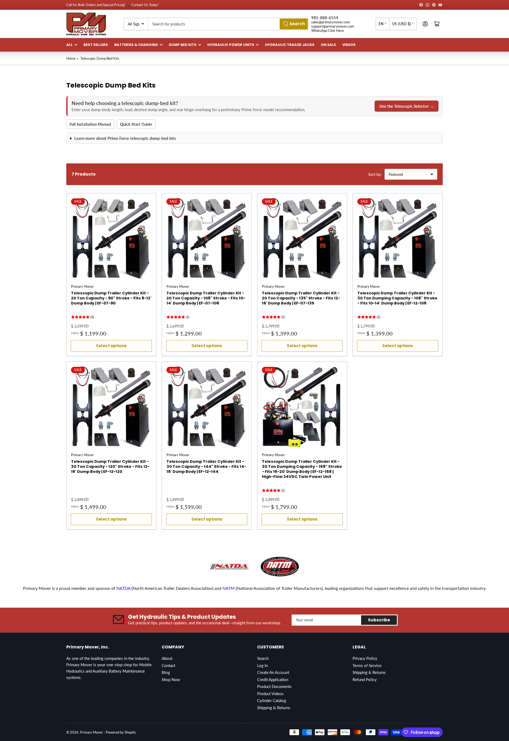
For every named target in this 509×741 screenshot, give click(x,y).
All (69, 44)
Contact (168, 665)
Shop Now (171, 679)
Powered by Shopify (121, 732)
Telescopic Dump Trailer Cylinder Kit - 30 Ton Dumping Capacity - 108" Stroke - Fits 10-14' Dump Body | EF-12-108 (397, 298)
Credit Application (272, 679)
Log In (262, 665)
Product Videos (270, 693)
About (167, 658)
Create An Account (273, 672)
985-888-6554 (324, 17)
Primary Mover (82, 286)
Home (71, 58)
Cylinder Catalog (271, 700)
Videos (349, 44)
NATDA (123, 588)
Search (263, 658)
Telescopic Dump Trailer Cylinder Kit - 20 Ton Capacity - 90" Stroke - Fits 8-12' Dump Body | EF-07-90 (111, 298)
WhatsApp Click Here (327, 30)
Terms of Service (367, 665)
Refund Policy (365, 679)
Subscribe (379, 620)
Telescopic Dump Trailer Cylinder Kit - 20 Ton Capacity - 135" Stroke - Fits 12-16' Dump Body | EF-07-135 (301, 298)
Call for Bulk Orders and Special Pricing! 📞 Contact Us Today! (112, 5)
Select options (111, 345)
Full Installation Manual (90, 124)
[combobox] (228, 24)
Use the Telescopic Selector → (406, 106)
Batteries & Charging (136, 44)
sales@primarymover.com (330, 22)
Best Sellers (96, 44)
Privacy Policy (365, 658)
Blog (166, 672)
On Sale (328, 44)
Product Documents (274, 686)
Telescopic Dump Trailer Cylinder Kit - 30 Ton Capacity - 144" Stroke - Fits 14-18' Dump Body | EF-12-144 (206, 466)
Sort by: (375, 174)
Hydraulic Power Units (230, 44)
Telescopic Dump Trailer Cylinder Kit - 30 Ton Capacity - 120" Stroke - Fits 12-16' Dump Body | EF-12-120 (110, 466)
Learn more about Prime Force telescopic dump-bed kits (125, 138)
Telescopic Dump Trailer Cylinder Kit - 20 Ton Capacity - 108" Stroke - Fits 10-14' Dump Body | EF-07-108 (205, 298)
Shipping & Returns (273, 707)
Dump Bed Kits (182, 44)
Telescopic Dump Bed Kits (99, 58)
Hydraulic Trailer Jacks (289, 44)
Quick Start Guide (136, 124)
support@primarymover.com (332, 26)
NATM (228, 588)
